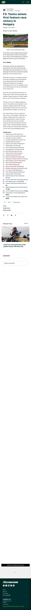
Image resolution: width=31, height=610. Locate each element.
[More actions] (27, 10)
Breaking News (7, 210)
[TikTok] (11, 585)
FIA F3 (4, 206)
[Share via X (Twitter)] (7, 215)
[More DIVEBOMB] (26, 595)
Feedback (5, 602)
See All (26, 223)
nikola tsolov (16, 202)
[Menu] (28, 2)
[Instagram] (4, 585)
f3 (4, 202)
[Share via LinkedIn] (11, 215)
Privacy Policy (5, 604)
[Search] (23, 2)
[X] (6, 585)
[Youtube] (9, 585)
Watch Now (5, 593)
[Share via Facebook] (4, 215)
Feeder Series (6, 208)
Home (4, 589)
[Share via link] (15, 215)
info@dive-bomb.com (7, 601)
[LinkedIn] (14, 585)
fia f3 (9, 202)
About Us (5, 591)
